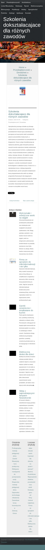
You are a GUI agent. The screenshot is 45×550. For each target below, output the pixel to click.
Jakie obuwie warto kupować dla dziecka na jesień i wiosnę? (31, 458)
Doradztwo (22, 72)
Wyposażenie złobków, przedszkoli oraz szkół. (32, 482)
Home (21, 67)
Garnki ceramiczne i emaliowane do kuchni (26, 309)
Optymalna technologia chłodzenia (16, 495)
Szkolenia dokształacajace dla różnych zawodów (23, 78)
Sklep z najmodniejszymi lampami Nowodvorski (26, 394)
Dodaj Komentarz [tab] (14, 200)
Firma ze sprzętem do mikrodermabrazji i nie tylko (27, 263)
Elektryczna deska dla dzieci (26, 353)
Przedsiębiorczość (21, 70)
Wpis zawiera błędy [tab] (28, 200)
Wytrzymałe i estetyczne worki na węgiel (27, 215)
